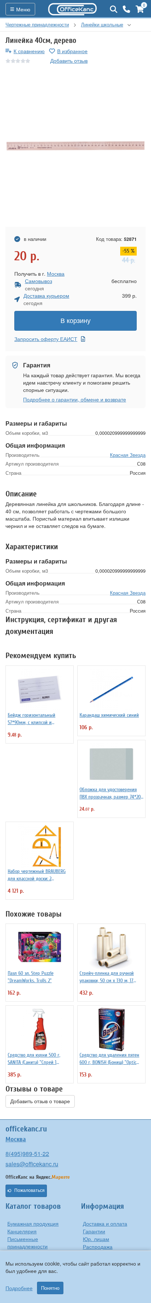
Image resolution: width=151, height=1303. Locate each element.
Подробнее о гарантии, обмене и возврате (74, 399)
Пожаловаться (29, 1190)
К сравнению (29, 51)
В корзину (75, 320)
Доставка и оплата (105, 1223)
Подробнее (19, 1288)
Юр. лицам (96, 1239)
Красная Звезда (128, 454)
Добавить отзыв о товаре (40, 1101)
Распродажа (98, 1246)
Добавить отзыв (69, 60)
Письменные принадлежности (27, 1242)
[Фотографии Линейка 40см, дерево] (75, 146)
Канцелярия (22, 1231)
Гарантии (94, 1231)
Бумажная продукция (33, 1223)
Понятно (50, 1288)
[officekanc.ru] (72, 9)
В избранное (72, 51)
